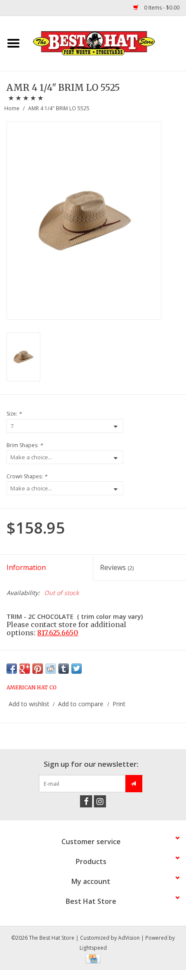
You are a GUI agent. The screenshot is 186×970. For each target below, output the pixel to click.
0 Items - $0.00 (161, 7)
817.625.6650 (57, 632)
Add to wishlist (29, 704)
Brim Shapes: (24, 445)
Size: (14, 413)
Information (26, 567)
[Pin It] (37, 668)
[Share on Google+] (24, 668)
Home (11, 108)
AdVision (129, 937)
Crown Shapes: (26, 476)
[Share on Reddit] (50, 668)
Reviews (117, 567)
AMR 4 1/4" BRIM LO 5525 (59, 108)
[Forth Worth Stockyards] (106, 42)
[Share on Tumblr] (63, 668)
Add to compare (81, 704)
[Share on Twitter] (76, 668)
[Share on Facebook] (11, 668)
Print (118, 704)
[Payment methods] (93, 958)
